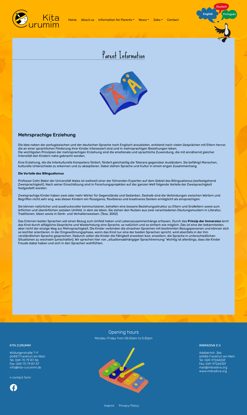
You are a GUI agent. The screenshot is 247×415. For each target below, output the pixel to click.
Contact (173, 20)
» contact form (20, 377)
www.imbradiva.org (213, 371)
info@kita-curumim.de (25, 367)
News (143, 20)
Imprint (109, 405)
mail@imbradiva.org (213, 367)
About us (87, 20)
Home (72, 20)
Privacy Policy (129, 405)
